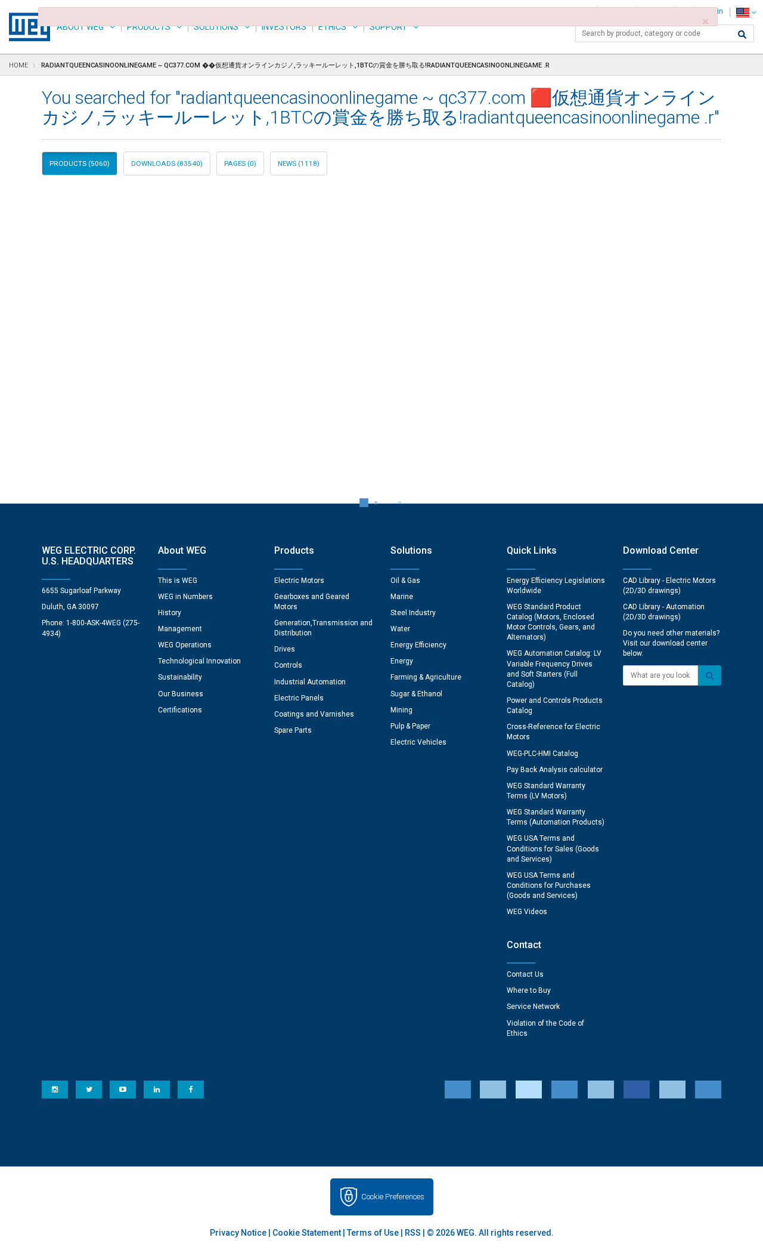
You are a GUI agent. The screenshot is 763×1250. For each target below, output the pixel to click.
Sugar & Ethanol (416, 694)
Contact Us (525, 974)
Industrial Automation (310, 682)
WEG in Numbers (185, 596)
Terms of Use (373, 1232)
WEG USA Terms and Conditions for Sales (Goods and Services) (553, 848)
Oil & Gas (405, 580)
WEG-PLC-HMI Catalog (542, 753)
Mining (401, 710)
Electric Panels (299, 698)
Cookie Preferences (392, 1196)
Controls (288, 665)
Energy (401, 661)
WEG (25, 27)
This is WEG (177, 580)
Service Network (533, 1006)
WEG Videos (527, 912)
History (169, 613)
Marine (401, 596)
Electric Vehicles (418, 742)
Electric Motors (299, 580)
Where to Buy (529, 990)
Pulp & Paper (410, 726)
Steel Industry (413, 613)
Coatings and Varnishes (314, 714)
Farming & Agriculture (425, 677)
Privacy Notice (238, 1232)
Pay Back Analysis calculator (555, 770)
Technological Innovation (199, 661)
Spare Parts (293, 730)
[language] (746, 12)
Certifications (180, 710)
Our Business (180, 694)
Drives (284, 649)
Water (400, 629)
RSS (413, 1232)
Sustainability (180, 677)
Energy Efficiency (418, 645)
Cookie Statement (306, 1232)
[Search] (742, 34)
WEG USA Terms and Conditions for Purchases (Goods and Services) (549, 885)
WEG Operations (185, 645)
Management (180, 629)
